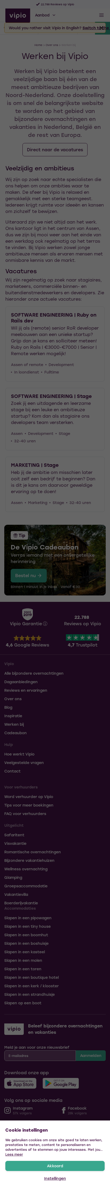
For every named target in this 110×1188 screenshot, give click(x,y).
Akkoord (55, 1165)
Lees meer (14, 1154)
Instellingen (55, 1178)
